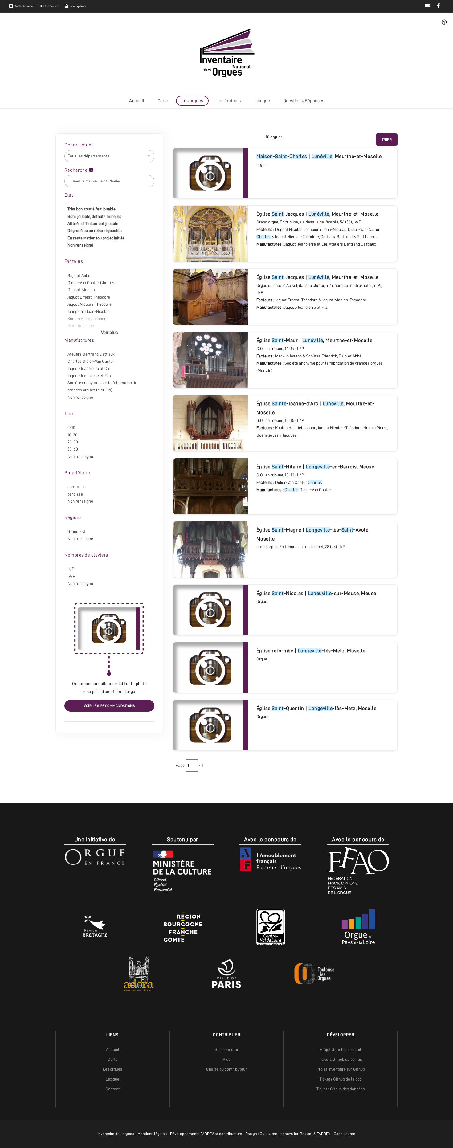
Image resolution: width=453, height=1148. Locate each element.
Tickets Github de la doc (341, 1079)
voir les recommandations (109, 706)
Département (78, 144)
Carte (162, 100)
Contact (112, 1089)
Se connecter (227, 1049)
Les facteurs (228, 100)
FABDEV (207, 1134)
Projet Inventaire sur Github (340, 1069)
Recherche (76, 170)
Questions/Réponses (303, 100)
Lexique (262, 100)
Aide (227, 1059)
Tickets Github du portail (340, 1059)
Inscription (77, 6)
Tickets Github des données (340, 1089)
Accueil (136, 100)
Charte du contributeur (226, 1069)
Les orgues (192, 100)
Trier (387, 139)
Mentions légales (152, 1134)
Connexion (51, 6)
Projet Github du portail (340, 1049)
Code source (23, 6)
